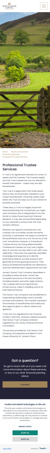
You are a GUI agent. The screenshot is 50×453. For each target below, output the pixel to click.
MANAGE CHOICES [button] (25, 426)
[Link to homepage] (20, 6)
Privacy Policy (7, 448)
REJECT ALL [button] (25, 439)
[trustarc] (42, 447)
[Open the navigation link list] (43, 6)
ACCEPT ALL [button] (25, 433)
